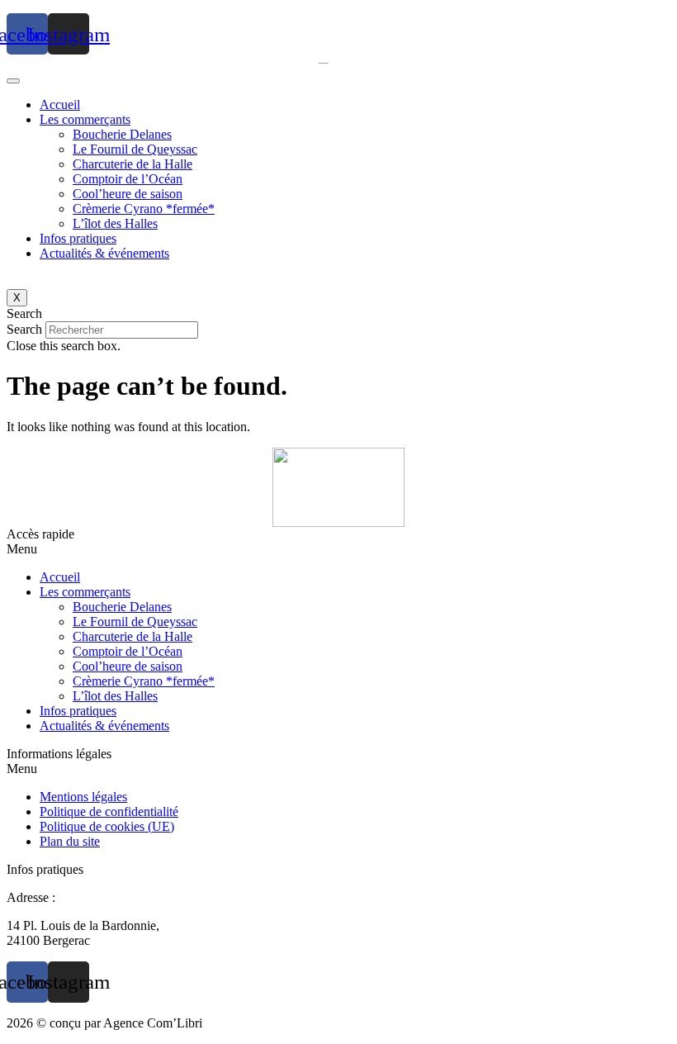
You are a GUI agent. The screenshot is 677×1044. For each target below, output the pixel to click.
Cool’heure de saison (127, 194)
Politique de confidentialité (109, 811)
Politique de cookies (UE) (107, 826)
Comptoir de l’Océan (127, 179)
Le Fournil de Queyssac (135, 149)
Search (24, 329)
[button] (338, 313)
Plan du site (70, 841)
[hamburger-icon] (13, 80)
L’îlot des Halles (115, 223)
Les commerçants (85, 119)
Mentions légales (83, 797)
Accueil (60, 104)
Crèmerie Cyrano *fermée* (144, 209)
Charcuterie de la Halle (132, 164)
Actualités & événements (104, 253)
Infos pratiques (78, 238)
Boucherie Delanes (122, 134)
